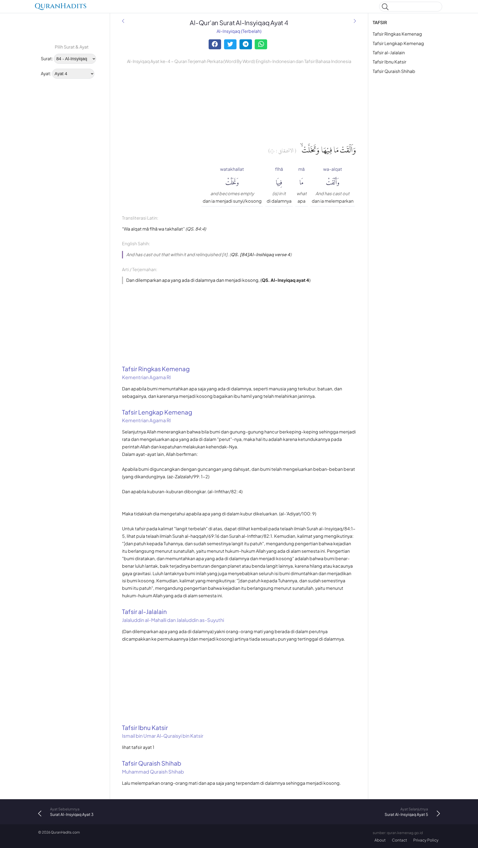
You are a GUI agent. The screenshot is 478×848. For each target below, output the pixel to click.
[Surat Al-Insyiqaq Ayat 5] (355, 21)
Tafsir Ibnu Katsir (389, 61)
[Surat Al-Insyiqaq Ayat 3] (123, 21)
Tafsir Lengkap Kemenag (398, 43)
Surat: (47, 58)
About (380, 840)
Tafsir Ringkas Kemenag (397, 34)
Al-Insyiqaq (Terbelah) (239, 31)
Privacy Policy (425, 840)
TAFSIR (380, 22)
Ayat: (46, 73)
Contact (399, 840)
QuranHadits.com (65, 832)
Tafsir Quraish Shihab (394, 71)
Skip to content (6, 7)
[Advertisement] (72, 115)
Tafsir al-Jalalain (389, 52)
